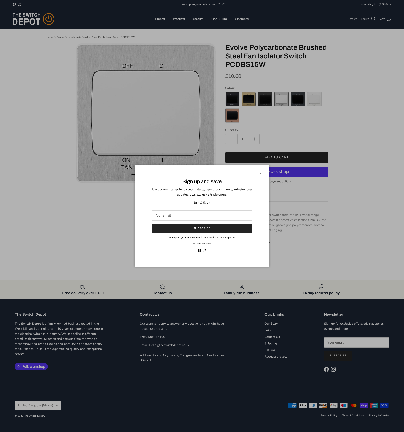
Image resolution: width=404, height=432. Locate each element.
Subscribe (201, 228)
